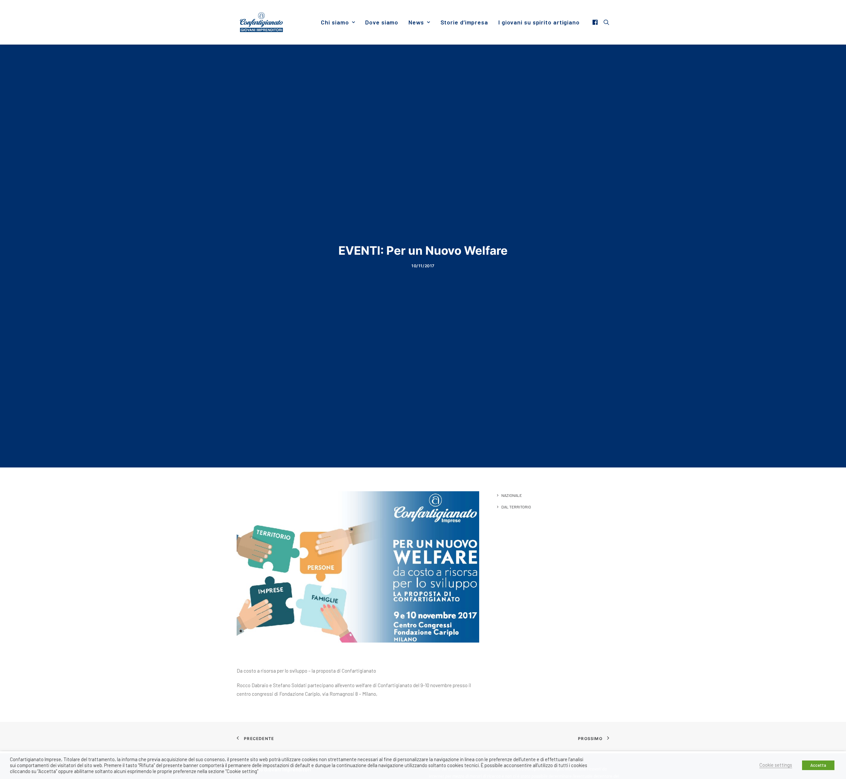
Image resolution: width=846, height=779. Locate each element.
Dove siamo (381, 22)
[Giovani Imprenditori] (261, 22)
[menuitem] (338, 22)
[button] (596, 22)
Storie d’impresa (464, 22)
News (416, 22)
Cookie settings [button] (775, 765)
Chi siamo (335, 22)
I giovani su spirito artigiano (539, 22)
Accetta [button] (818, 765)
